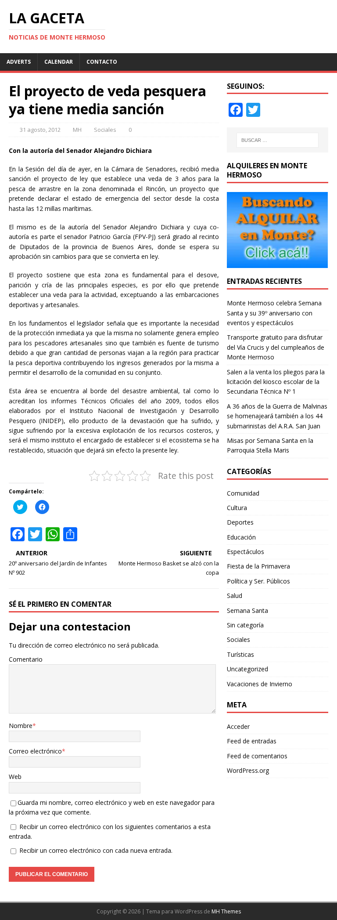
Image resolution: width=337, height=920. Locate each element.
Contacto (101, 61)
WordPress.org (248, 770)
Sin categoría (245, 625)
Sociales (105, 130)
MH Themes (226, 911)
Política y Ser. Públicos (258, 581)
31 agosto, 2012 (40, 130)
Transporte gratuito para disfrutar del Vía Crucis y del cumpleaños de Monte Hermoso (275, 347)
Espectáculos (245, 551)
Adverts (19, 61)
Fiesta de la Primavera (258, 566)
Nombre (20, 725)
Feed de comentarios (257, 756)
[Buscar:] (277, 140)
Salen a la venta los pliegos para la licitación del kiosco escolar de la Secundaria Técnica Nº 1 (276, 382)
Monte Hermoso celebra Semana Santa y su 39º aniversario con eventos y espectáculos (274, 313)
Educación (241, 537)
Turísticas (240, 654)
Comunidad (243, 493)
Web (15, 776)
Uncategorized (247, 669)
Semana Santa (247, 610)
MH (77, 130)
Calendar (58, 61)
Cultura (237, 507)
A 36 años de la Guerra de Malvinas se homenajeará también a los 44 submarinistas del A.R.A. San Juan (277, 416)
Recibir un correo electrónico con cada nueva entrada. (95, 850)
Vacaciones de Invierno (259, 684)
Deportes (240, 522)
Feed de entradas (251, 741)
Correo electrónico (35, 751)
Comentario (26, 659)
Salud (234, 595)
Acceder (238, 726)
